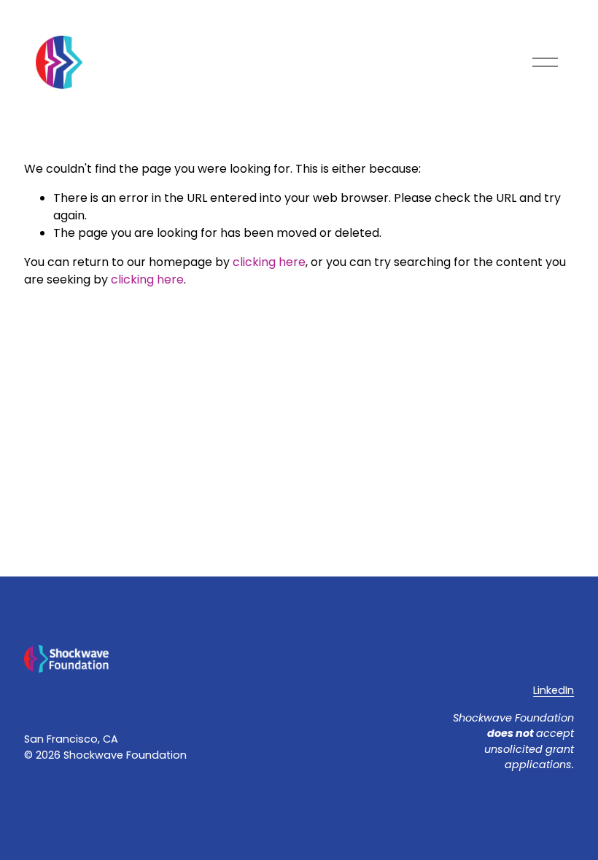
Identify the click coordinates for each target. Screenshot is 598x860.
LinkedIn (553, 690)
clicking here (269, 262)
